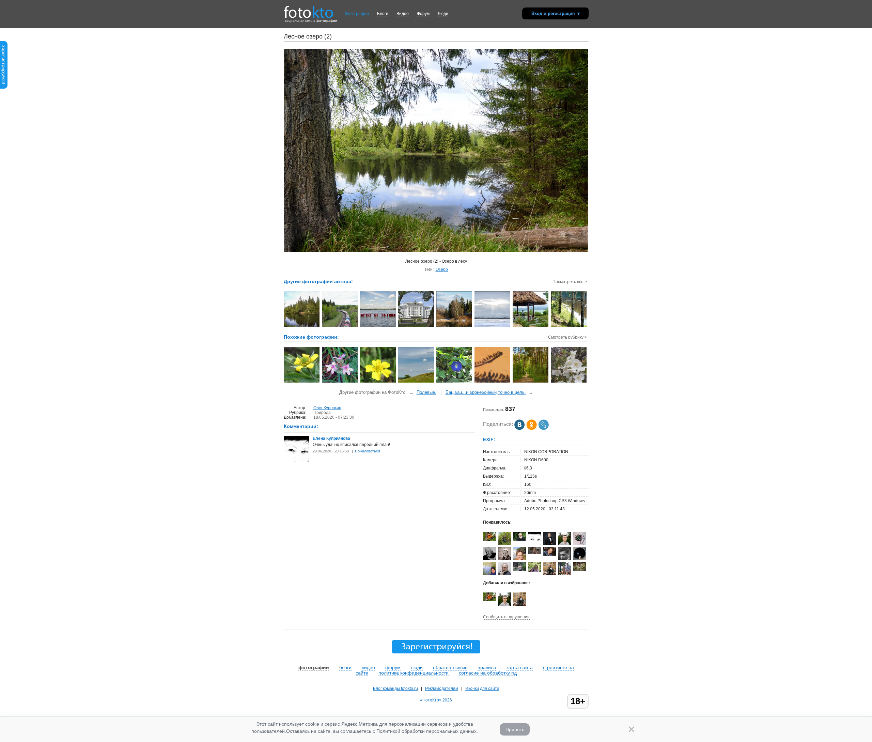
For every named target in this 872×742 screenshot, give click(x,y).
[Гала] (489, 573)
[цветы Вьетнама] (454, 382)
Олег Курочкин (327, 407)
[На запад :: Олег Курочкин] (340, 326)
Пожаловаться (367, 451)
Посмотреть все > (569, 281)
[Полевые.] (302, 382)
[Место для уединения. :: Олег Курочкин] (531, 326)
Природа (322, 412)
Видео (402, 13)
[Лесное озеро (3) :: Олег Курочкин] (302, 326)
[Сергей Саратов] (504, 543)
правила (487, 667)
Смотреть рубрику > (567, 337)
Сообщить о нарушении (506, 617)
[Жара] (492, 382)
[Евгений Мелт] (579, 558)
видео (368, 667)
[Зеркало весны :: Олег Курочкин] (454, 326)
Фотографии (357, 13)
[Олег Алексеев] (489, 539)
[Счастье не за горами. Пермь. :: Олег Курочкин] (378, 326)
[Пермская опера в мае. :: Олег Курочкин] (416, 326)
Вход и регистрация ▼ (556, 13)
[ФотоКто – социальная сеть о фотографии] (308, 9)
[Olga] (549, 554)
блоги (345, 667)
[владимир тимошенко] (519, 539)
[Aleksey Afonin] (504, 573)
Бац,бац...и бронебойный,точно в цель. (486, 392)
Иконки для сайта (482, 688)
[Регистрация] (3, 87)
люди (417, 667)
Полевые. (426, 392)
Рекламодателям (441, 688)
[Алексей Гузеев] (519, 569)
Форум (423, 13)
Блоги (382, 13)
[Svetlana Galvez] (579, 569)
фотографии (313, 667)
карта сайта (520, 667)
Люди (443, 13)
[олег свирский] (489, 560)
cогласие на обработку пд (488, 673)
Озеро (442, 269)
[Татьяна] (534, 570)
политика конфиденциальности (413, 673)
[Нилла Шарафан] (534, 553)
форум (393, 667)
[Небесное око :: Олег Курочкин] (492, 326)
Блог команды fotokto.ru (395, 688)
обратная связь (450, 667)
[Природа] (416, 382)
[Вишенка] (569, 382)
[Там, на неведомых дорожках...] (531, 382)
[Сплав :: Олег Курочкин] (569, 326)
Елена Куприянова (331, 438)
